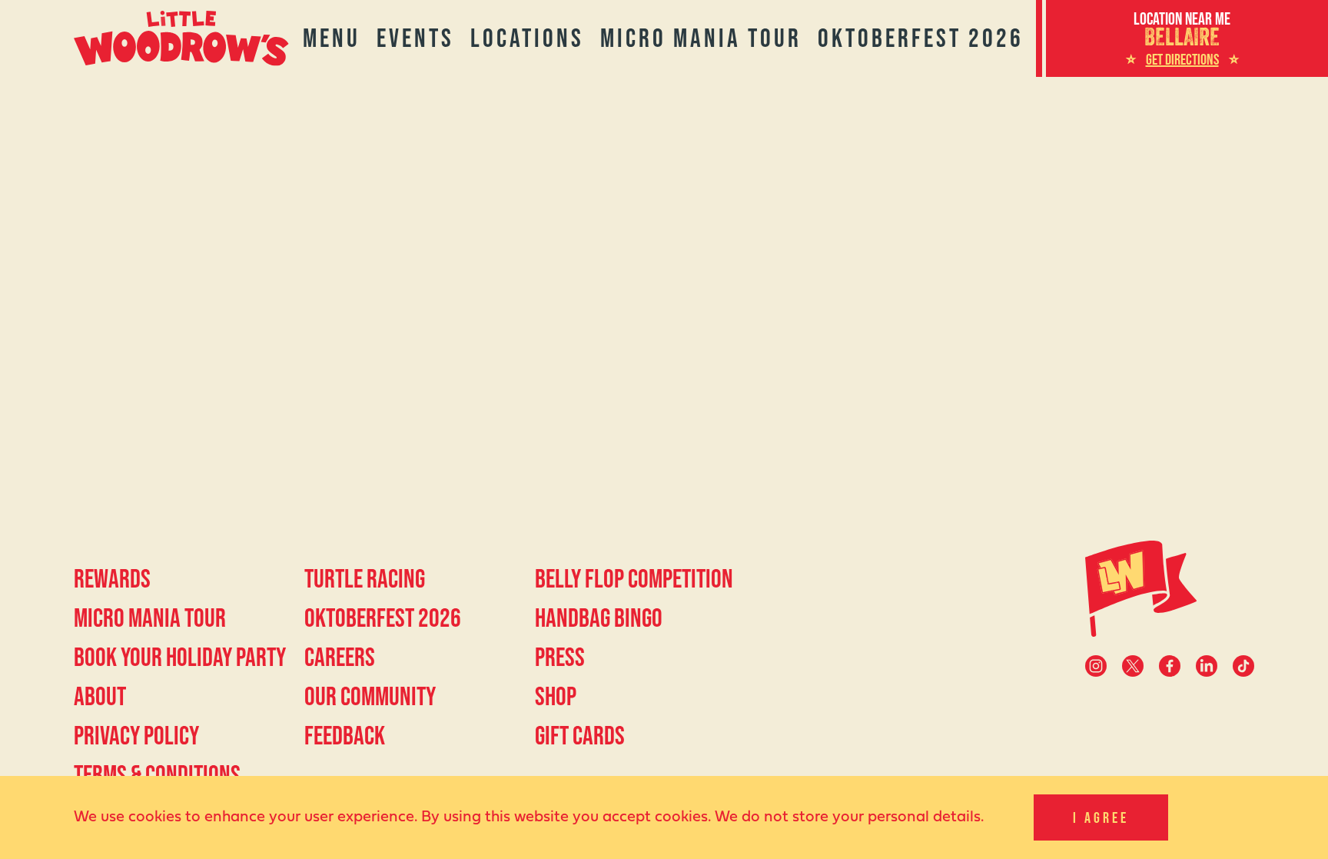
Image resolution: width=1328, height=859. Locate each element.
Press (560, 656)
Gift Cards (580, 735)
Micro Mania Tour (701, 37)
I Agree (1101, 817)
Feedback (344, 735)
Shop (555, 696)
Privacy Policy (136, 735)
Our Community (370, 696)
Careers (339, 656)
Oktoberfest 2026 (921, 37)
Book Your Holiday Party (180, 656)
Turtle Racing (364, 578)
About (100, 696)
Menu (331, 37)
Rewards (112, 578)
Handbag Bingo (598, 617)
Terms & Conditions (157, 774)
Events (415, 37)
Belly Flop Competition (634, 578)
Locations (527, 37)
